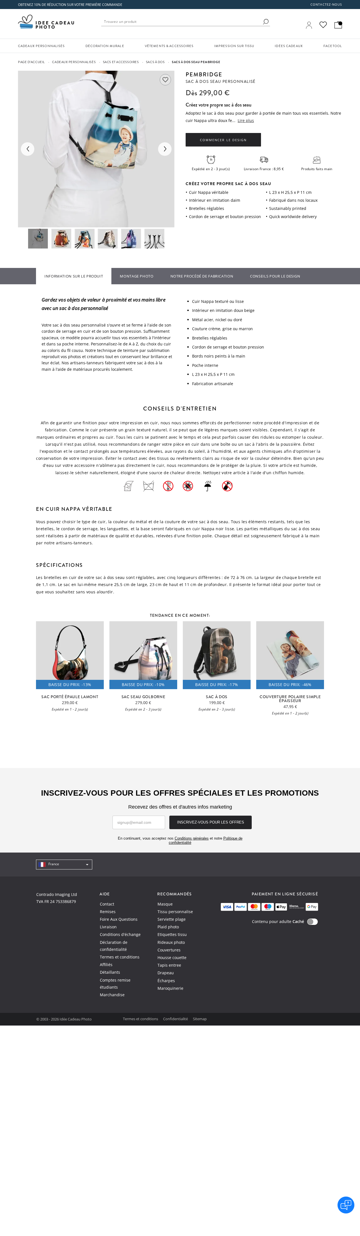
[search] (266, 22)
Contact (107, 904)
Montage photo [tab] (136, 276)
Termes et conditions (120, 957)
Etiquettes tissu (172, 934)
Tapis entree (169, 965)
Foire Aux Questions (119, 919)
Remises (108, 911)
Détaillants (110, 972)
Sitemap (200, 1018)
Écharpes (166, 980)
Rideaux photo (171, 942)
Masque (165, 904)
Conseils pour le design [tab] (275, 276)
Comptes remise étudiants (115, 983)
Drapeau (166, 972)
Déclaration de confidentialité (113, 946)
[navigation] (64, 864)
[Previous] (27, 149)
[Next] (165, 149)
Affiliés (106, 964)
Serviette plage (172, 919)
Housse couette (172, 957)
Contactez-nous (326, 4)
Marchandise (112, 994)
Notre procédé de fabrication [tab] (201, 276)
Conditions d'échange (120, 934)
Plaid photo (168, 926)
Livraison (108, 926)
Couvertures (169, 950)
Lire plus (246, 120)
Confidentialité (176, 1018)
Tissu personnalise (175, 911)
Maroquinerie (170, 988)
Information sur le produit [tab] (73, 276)
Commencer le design (223, 140)
